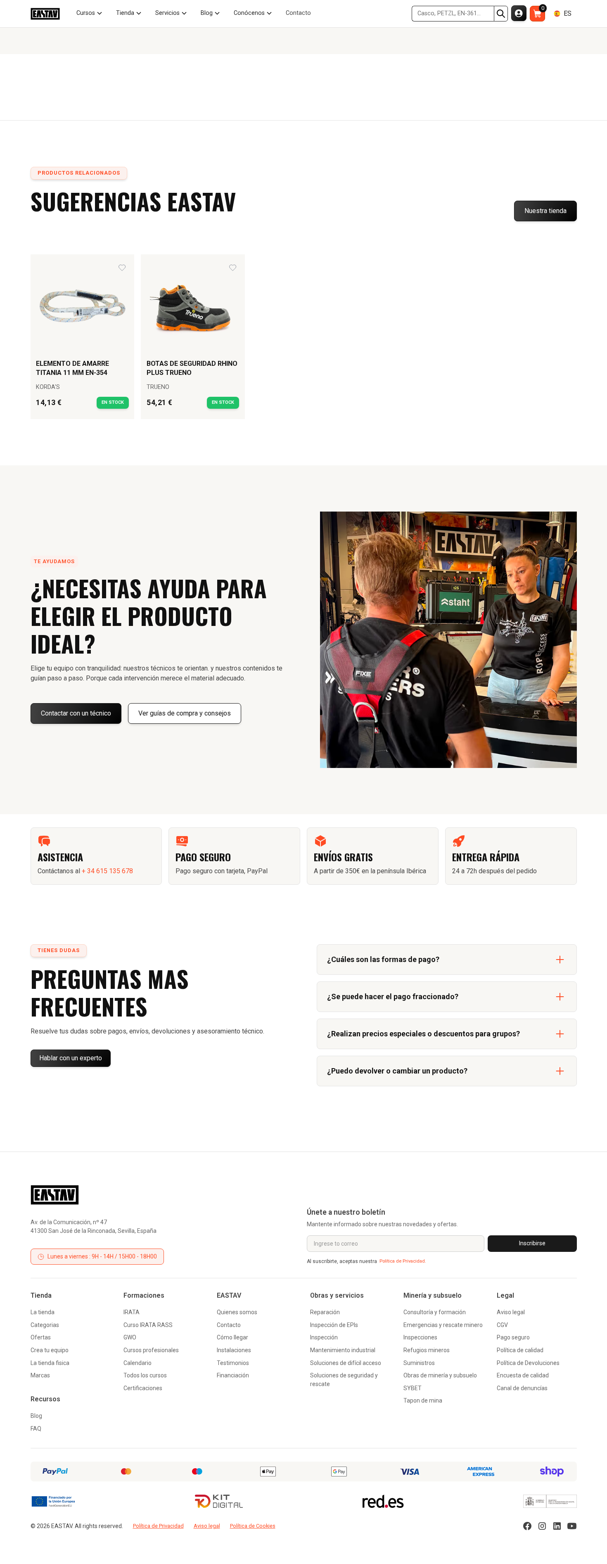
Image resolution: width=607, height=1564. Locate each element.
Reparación (325, 1312)
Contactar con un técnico (76, 713)
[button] (89, 13)
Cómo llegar (232, 1337)
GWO (129, 1337)
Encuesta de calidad (523, 1375)
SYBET (412, 1388)
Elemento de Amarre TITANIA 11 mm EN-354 (72, 368)
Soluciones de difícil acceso (345, 1363)
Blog (36, 1415)
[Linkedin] (557, 1526)
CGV (502, 1325)
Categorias (45, 1325)
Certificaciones (142, 1388)
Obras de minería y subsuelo (440, 1375)
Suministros (419, 1363)
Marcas (40, 1375)
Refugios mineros (426, 1350)
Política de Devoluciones (528, 1363)
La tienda (43, 1312)
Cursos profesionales (151, 1350)
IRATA (131, 1312)
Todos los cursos (145, 1375)
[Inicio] (55, 1195)
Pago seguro (513, 1337)
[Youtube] (572, 1526)
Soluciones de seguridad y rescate (344, 1379)
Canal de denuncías (522, 1388)
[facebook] (527, 1526)
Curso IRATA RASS (148, 1325)
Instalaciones (234, 1350)
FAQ (36, 1428)
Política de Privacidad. (402, 1261)
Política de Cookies (252, 1526)
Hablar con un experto (70, 1058)
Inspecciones (420, 1337)
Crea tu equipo (50, 1350)
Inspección (324, 1337)
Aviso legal (511, 1312)
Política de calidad (520, 1350)
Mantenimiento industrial (342, 1350)
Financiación (233, 1375)
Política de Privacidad (158, 1526)
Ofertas (41, 1337)
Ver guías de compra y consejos (184, 713)
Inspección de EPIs (334, 1325)
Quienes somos (237, 1312)
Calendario (137, 1363)
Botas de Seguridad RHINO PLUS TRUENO (192, 368)
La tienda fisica (50, 1363)
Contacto (229, 1325)
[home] (45, 14)
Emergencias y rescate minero (443, 1325)
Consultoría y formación (434, 1312)
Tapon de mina (422, 1400)
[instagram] (542, 1526)
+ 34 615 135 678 (107, 871)
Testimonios (233, 1363)
